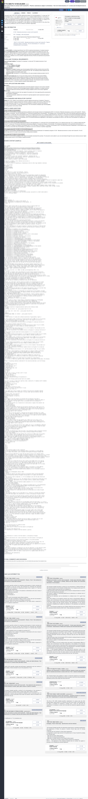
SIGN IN (77, 1)
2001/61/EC (68, 617)
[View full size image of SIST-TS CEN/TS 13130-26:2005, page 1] (59, 22)
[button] (61, 10)
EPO (17, 9)
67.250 (13, 9)
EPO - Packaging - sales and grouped (21, 34)
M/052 (73, 617)
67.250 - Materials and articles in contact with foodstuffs (25, 32)
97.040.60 (29, 677)
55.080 (65, 751)
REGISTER (83, 1)
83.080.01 (27, 612)
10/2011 (32, 612)
